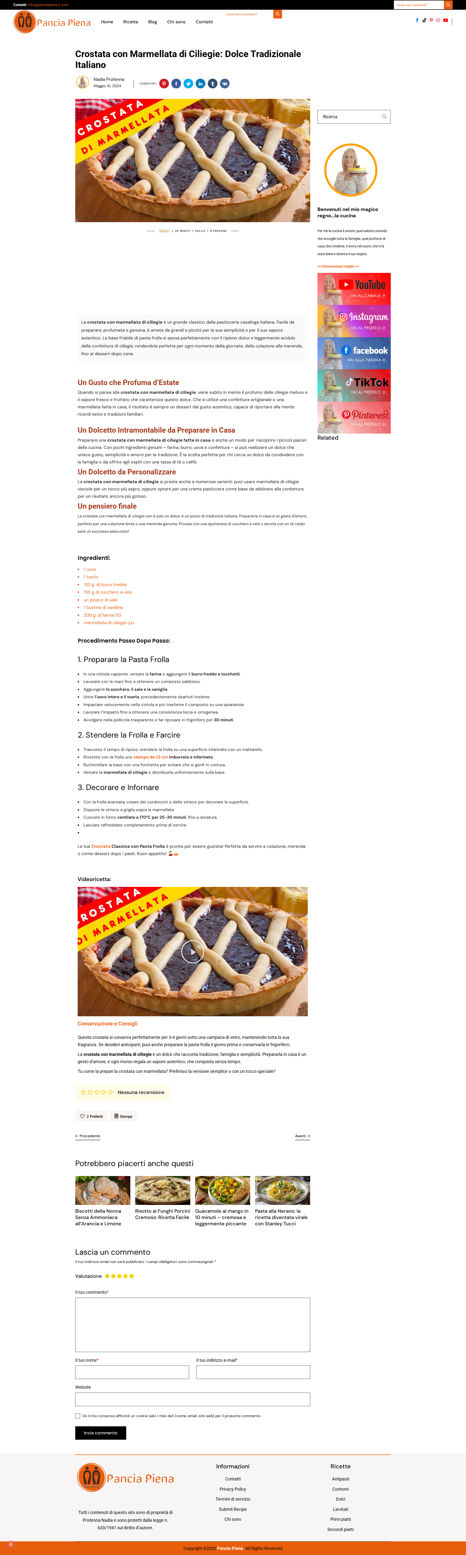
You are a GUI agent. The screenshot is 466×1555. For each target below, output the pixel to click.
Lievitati (340, 1509)
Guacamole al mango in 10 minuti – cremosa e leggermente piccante (222, 1217)
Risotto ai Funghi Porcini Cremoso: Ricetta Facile (162, 1214)
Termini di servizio (233, 1499)
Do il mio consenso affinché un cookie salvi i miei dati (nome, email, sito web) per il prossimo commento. (172, 1415)
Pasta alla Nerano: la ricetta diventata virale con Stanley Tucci (281, 1217)
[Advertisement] (192, 273)
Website (83, 1387)
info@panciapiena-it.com (48, 5)
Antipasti (340, 1478)
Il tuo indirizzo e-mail (216, 1360)
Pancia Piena (230, 1548)
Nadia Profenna (109, 79)
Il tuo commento (91, 1292)
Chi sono (233, 1519)
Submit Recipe (233, 1509)
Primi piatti (340, 1519)
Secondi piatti (340, 1529)
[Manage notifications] (11, 1544)
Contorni (340, 1489)
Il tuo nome (86, 1360)
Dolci (164, 231)
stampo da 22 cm (150, 757)
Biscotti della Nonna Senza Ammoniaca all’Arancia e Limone (98, 1217)
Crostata (100, 846)
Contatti (233, 1478)
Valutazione (88, 1276)
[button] (193, 952)
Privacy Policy (233, 1489)
